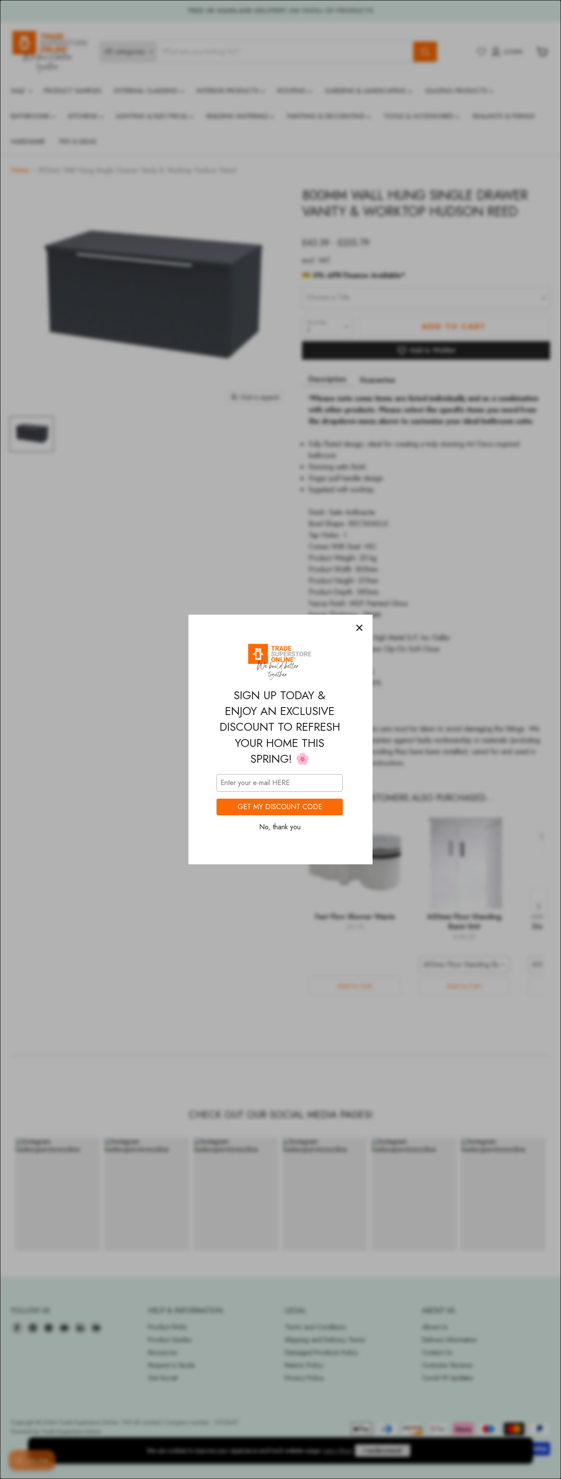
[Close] (359, 628)
